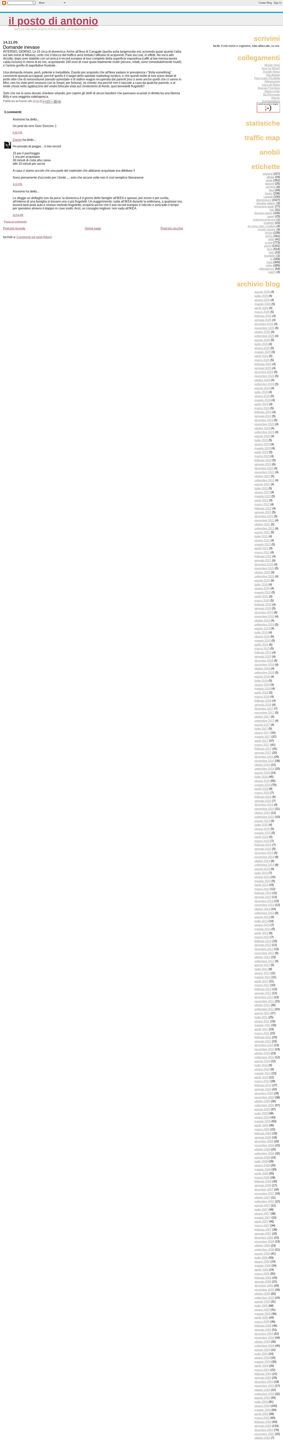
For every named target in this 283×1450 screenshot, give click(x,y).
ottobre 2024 (262, 380)
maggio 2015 (263, 832)
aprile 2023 (261, 452)
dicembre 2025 (264, 324)
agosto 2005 (262, 1301)
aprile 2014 (261, 884)
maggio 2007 (263, 1217)
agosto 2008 (262, 1157)
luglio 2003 (261, 1401)
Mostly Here (272, 65)
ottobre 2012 (262, 957)
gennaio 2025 (263, 368)
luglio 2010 (261, 1065)
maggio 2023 (263, 448)
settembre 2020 (264, 576)
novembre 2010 (264, 1049)
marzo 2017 (262, 744)
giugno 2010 (262, 1069)
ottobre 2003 (262, 1389)
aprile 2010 (261, 1077)
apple (269, 180)
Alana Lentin (272, 91)
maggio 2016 (263, 784)
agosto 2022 (262, 484)
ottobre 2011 (262, 1005)
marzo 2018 (262, 696)
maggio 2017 (263, 736)
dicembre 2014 (264, 852)
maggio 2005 (263, 1313)
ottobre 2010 (262, 1053)
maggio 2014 (263, 881)
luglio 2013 (261, 921)
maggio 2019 (263, 640)
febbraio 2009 (263, 1133)
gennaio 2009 (263, 1137)
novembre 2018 (264, 664)
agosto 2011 (262, 1013)
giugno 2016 (262, 780)
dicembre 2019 (264, 612)
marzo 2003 (262, 1417)
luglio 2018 (261, 680)
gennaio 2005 (263, 1329)
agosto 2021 (262, 532)
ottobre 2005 (262, 1293)
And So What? (271, 68)
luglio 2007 (261, 1209)
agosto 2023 (262, 436)
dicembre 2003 (264, 1381)
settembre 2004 (264, 1345)
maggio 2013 (263, 929)
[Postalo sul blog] (48, 102)
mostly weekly (267, 229)
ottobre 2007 (262, 1197)
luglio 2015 (261, 824)
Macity (275, 97)
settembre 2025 (264, 336)
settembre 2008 (264, 1153)
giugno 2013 (262, 925)
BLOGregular (271, 94)
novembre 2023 (264, 424)
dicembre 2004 (264, 1333)
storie (267, 245)
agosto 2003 (262, 1397)
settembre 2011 (264, 1009)
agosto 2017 (262, 724)
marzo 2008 (262, 1177)
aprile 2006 (261, 1269)
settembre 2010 (264, 1057)
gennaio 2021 (263, 560)
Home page (93, 228)
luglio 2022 (261, 488)
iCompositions (271, 101)
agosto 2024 (262, 388)
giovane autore (263, 213)
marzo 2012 (262, 985)
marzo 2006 (262, 1273)
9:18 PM (17, 184)
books (269, 193)
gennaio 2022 (263, 512)
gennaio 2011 (263, 1041)
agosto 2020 (262, 580)
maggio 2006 (263, 1265)
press (269, 236)
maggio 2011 (262, 1025)
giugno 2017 (262, 732)
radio (271, 239)
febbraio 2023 (263, 460)
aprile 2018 (261, 692)
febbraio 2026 (263, 316)
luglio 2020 (261, 584)
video (269, 265)
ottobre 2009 (262, 1101)
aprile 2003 (261, 1414)
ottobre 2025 (262, 332)
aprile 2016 (261, 788)
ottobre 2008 (262, 1149)
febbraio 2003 (263, 1421)
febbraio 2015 (263, 844)
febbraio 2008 (263, 1181)
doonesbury (263, 200)
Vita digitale (273, 74)
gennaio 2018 (263, 704)
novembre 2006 (264, 1241)
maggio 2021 (263, 544)
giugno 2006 (262, 1261)
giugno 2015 (262, 828)
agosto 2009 (262, 1109)
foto (272, 209)
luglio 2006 (261, 1257)
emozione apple (264, 206)
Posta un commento (15, 221)
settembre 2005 (264, 1297)
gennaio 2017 (263, 752)
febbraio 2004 (263, 1373)
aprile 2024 (261, 404)
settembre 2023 (264, 432)
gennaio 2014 (263, 897)
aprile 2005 (261, 1317)
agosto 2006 (262, 1253)
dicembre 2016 (264, 756)
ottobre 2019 (262, 620)
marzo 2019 (262, 648)
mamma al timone (264, 219)
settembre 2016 (264, 768)
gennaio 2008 (263, 1185)
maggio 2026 (263, 304)
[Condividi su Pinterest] (59, 102)
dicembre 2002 (264, 1430)
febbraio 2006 (263, 1277)
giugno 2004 (262, 1357)
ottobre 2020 (262, 572)
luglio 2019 (261, 632)
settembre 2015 (264, 816)
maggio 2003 (263, 1409)
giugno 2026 (262, 300)
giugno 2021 (262, 540)
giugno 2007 (262, 1213)
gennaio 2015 (263, 848)
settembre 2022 (264, 480)
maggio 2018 (263, 688)
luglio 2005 (261, 1305)
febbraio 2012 (263, 989)
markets (269, 222)
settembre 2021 (264, 528)
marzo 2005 (262, 1321)
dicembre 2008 (264, 1141)
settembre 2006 (264, 1249)
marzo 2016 (262, 792)
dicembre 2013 (264, 901)
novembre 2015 (264, 808)
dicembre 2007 (264, 1189)
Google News (271, 71)
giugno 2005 (262, 1309)
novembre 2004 (264, 1337)
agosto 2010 (262, 1061)
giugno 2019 (262, 636)
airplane (268, 173)
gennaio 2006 (263, 1281)
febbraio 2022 (263, 508)
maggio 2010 (263, 1073)
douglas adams (266, 203)
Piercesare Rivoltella (267, 78)
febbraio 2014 (263, 893)
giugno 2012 (262, 973)
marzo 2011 (262, 1033)
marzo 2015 (262, 841)
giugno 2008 (262, 1165)
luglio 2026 (261, 295)
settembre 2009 (264, 1105)
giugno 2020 (262, 588)
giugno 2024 (262, 396)
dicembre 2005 (264, 1285)
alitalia (270, 177)
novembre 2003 (264, 1385)
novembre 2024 (264, 376)
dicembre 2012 (264, 949)
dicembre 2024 (264, 372)
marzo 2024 (262, 408)
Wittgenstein (272, 81)
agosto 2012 (262, 965)
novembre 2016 (264, 760)
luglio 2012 (261, 969)
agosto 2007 (262, 1205)
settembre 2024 (264, 384)
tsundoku (270, 255)
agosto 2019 (262, 628)
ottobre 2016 (262, 764)
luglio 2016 (261, 776)
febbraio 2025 (263, 364)
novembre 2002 (264, 1434)
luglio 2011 (261, 1017)
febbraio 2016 (263, 796)
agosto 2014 (262, 868)
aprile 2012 (261, 981)
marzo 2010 (262, 1081)
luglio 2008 (261, 1161)
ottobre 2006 (262, 1245)
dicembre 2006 (264, 1237)
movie (269, 232)
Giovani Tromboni (269, 88)
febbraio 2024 (263, 412)
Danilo (17, 139)
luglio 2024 (261, 392)
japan (270, 216)
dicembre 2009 (264, 1093)
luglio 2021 (261, 536)
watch (272, 272)
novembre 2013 (264, 904)
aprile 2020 (261, 596)
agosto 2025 (262, 340)
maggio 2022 (263, 496)
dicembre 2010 (264, 1045)
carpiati (268, 196)
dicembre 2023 (264, 420)
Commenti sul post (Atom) (34, 237)
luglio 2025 (261, 344)
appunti (269, 183)
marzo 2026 (262, 311)
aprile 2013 (261, 933)
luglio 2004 (261, 1353)
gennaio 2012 (263, 993)
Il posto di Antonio (53, 21)
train (271, 252)
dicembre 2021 (264, 516)
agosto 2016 (262, 772)
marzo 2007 (262, 1225)
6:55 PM (17, 132)
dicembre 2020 (264, 564)
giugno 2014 (262, 877)
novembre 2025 (264, 328)
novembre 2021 (264, 520)
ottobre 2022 (262, 476)
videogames (266, 268)
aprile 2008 (261, 1173)
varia (269, 262)
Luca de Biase (271, 84)
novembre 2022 (264, 472)
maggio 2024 (263, 400)
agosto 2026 (262, 291)
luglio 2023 (261, 440)
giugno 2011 (262, 1021)
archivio (271, 186)
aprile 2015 (261, 836)
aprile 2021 (261, 548)
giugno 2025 (262, 348)
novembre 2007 (264, 1193)
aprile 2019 (261, 644)
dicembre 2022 (264, 468)
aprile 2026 (261, 308)
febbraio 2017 (263, 748)
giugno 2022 (262, 492)
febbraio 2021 (263, 556)
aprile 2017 (261, 740)
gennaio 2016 (263, 800)
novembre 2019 (264, 616)
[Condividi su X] (52, 102)
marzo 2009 (262, 1129)
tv (271, 258)
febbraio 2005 (263, 1325)
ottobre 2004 (262, 1341)
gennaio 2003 (263, 1425)
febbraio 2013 (263, 941)
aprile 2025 (261, 356)
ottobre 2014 (262, 861)
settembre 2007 (264, 1201)
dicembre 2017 (264, 708)
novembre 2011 (264, 1001)
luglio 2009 (261, 1113)
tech (270, 249)
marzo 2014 (262, 888)
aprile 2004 (261, 1365)
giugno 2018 (262, 684)
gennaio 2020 (263, 608)
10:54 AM (18, 215)
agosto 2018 (262, 676)
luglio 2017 (261, 728)
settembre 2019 (264, 624)
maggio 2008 (263, 1169)
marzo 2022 (262, 504)
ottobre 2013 (262, 909)
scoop (269, 242)
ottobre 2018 (262, 668)
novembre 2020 (264, 568)
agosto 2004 (262, 1349)
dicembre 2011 (264, 997)
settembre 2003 (264, 1393)
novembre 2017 (264, 712)
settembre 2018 (264, 672)
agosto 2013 (262, 917)
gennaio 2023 (263, 464)
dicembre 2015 (264, 804)
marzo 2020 (262, 600)
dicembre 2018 (264, 660)
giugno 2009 (262, 1117)
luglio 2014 (261, 873)
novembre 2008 (264, 1145)
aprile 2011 (261, 1029)
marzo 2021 (262, 552)
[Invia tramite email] (45, 102)
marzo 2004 (262, 1369)
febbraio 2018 (263, 700)
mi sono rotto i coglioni (262, 226)
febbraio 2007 (263, 1229)
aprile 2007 (261, 1221)
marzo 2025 (262, 360)
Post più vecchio (172, 228)
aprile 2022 (261, 500)
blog (271, 190)
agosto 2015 (262, 820)
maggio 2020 (263, 592)
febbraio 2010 (263, 1085)
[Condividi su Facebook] (56, 102)
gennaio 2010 (263, 1089)
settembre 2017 (264, 720)
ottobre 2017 (262, 716)
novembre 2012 (264, 953)
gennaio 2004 (263, 1377)
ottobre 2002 (262, 1437)
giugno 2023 (262, 444)
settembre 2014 (264, 864)
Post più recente (14, 228)
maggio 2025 (263, 352)
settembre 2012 (264, 961)
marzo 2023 (262, 456)
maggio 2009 (263, 1121)
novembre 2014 (264, 857)
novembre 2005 (264, 1289)
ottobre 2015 (262, 812)
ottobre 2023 (262, 428)
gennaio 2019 (263, 656)
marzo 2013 (262, 937)
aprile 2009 (261, 1125)
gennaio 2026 (263, 320)
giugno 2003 (262, 1405)
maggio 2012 (263, 977)
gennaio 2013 (263, 945)
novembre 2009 (264, 1097)
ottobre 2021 (262, 524)
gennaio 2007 (263, 1233)
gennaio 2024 (263, 416)
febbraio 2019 (263, 652)
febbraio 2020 (263, 604)
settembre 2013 (264, 913)
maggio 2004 (263, 1361)
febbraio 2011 (263, 1037)
